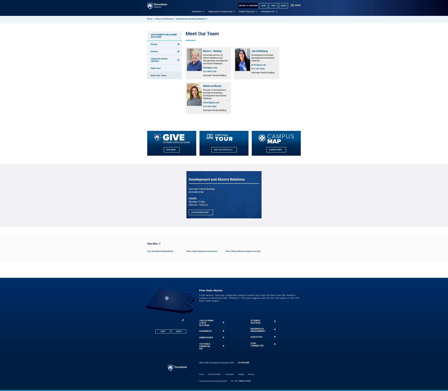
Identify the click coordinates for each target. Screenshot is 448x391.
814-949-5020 (258, 68)
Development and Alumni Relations (191, 19)
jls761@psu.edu (258, 65)
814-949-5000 (243, 363)
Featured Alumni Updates (159, 59)
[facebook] (158, 320)
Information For (268, 11)
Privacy (201, 374)
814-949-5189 (209, 71)
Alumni (154, 51)
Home (149, 19)
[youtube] (170, 320)
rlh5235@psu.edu (211, 102)
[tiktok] (183, 320)
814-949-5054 (209, 106)
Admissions (206, 337)
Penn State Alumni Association (201, 251)
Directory (251, 374)
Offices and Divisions (164, 19)
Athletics (256, 337)
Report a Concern (248, 5)
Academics (197, 11)
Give (263, 6)
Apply (284, 6)
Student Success (246, 11)
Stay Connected (257, 344)
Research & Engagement (258, 330)
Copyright (241, 374)
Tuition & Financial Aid (205, 346)
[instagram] (164, 320)
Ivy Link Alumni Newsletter (160, 251)
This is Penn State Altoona (206, 322)
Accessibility (229, 374)
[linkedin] (176, 320)
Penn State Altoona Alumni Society (243, 251)
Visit (273, 6)
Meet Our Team (158, 75)
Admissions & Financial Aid (220, 11)
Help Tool (156, 68)
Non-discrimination (214, 374)
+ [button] (223, 322)
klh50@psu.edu (210, 67)
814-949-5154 (196, 192)
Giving (154, 44)
